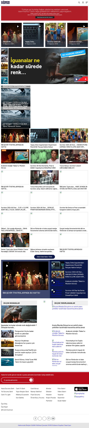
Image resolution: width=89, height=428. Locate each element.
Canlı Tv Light (6, 395)
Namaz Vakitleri (36, 391)
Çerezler (44, 425)
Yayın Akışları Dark (22, 391)
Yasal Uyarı (67, 425)
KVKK (50, 425)
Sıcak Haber (62, 401)
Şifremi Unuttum (7, 410)
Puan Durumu (35, 395)
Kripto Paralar (51, 398)
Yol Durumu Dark (7, 391)
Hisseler (49, 395)
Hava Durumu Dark (7, 388)
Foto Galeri (61, 388)
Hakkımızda (21, 425)
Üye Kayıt (4, 407)
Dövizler (49, 391)
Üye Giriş (4, 404)
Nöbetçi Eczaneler (22, 395)
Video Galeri (62, 391)
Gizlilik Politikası (36, 425)
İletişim (28, 425)
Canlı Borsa (35, 388)
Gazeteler (61, 398)
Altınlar (48, 388)
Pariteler (49, 401)
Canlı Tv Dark (20, 388)
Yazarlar (61, 395)
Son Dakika (20, 398)
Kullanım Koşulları (58, 425)
